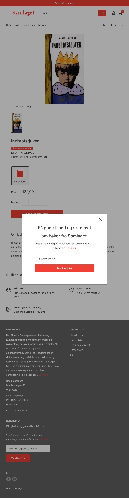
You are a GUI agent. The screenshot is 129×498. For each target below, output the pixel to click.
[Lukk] (100, 219)
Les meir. (72, 247)
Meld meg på (64, 268)
